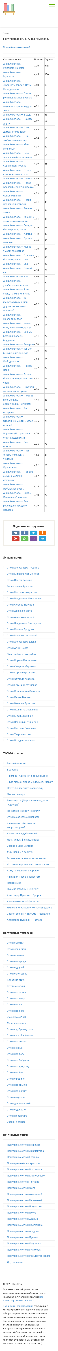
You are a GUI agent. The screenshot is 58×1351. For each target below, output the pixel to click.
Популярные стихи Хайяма (22, 1218)
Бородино (12, 769)
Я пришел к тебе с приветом (23, 876)
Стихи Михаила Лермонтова (23, 573)
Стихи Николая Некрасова (22, 592)
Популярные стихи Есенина (23, 1157)
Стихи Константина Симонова (24, 691)
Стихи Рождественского (21, 740)
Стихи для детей (16, 949)
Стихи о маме (15, 1047)
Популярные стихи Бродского (24, 1206)
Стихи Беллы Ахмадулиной (22, 709)
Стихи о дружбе (16, 967)
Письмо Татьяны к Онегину (23, 889)
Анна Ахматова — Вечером (18, 344)
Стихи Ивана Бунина (18, 697)
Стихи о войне (15, 1072)
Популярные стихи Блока (21, 1212)
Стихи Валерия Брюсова (21, 703)
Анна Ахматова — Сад (15, 263)
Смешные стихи (16, 1017)
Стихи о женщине (17, 973)
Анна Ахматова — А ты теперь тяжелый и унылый (16, 454)
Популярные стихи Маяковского (26, 1175)
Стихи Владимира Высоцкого (24, 623)
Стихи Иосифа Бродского (21, 629)
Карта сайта (17, 1300)
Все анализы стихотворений (18, 1306)
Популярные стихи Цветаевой (24, 1200)
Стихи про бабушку (18, 1060)
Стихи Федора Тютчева (20, 604)
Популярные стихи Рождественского (28, 1255)
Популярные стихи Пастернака (25, 1225)
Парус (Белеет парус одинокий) (25, 788)
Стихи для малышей (18, 1103)
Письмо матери (16, 794)
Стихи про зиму (16, 998)
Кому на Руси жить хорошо (23, 870)
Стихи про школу (17, 1091)
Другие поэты (15, 1262)
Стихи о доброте (16, 1109)
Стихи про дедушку (18, 1066)
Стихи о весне (15, 1004)
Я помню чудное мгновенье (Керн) (27, 775)
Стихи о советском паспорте (23, 817)
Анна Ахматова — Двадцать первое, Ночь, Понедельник (17, 85)
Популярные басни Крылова (23, 1163)
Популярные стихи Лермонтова (25, 1150)
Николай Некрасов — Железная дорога (29, 907)
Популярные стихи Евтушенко (24, 1243)
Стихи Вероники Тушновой (22, 722)
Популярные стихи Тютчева (23, 1181)
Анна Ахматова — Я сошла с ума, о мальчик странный (18, 476)
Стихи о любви (15, 942)
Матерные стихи (16, 1023)
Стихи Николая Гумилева (21, 728)
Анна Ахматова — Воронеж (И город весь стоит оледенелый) (16, 433)
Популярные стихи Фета (21, 1187)
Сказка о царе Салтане (20, 845)
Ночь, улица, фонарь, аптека (23, 839)
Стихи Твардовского (19, 734)
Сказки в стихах (16, 1121)
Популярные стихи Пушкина (23, 1144)
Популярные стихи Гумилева (24, 1249)
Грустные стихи (16, 986)
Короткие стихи (16, 979)
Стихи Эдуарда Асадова (20, 678)
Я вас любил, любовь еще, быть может (30, 781)
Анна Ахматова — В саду (17, 114)
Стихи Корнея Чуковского (22, 672)
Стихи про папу (15, 1054)
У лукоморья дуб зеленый (22, 833)
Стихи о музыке (16, 1097)
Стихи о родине (16, 1078)
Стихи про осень (16, 992)
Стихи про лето (15, 1010)
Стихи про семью (17, 1041)
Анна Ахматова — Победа (17, 178)
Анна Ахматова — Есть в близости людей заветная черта (18, 378)
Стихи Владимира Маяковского (25, 598)
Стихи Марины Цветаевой (22, 635)
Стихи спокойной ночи (20, 1035)
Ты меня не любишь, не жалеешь (26, 858)
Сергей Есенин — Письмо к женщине (28, 913)
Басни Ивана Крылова (20, 586)
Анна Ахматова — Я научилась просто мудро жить (17, 106)
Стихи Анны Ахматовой (16, 47)
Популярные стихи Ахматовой (24, 1194)
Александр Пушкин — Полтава (24, 919)
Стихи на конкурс (17, 1115)
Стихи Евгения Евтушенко (22, 685)
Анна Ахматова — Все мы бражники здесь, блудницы (17, 336)
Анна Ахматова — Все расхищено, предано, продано (15, 505)
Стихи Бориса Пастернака (22, 660)
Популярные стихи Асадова (23, 1231)
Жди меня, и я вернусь (20, 852)
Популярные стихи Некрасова (24, 1169)
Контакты (30, 1300)
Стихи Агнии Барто (17, 648)
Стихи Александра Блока (21, 641)
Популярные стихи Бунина (22, 1237)
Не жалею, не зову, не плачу (23, 810)
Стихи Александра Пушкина (23, 567)
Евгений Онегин (16, 763)
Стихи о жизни (15, 955)
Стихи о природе (16, 961)
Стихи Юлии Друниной (20, 715)
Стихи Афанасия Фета (19, 610)
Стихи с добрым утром (20, 1029)
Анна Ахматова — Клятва (17, 233)
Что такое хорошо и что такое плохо (28, 864)
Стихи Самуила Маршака (21, 666)
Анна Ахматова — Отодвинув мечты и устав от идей (18, 420)
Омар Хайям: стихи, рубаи (21, 654)
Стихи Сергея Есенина (19, 580)
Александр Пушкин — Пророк (24, 895)
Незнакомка (14, 882)
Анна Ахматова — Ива (15, 276)
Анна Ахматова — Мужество (23, 901)
